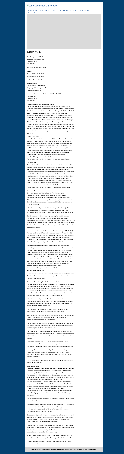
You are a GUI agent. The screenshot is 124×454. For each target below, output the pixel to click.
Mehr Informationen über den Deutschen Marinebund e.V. (80, 449)
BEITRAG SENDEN (84, 11)
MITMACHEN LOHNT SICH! (47, 11)
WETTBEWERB (32, 11)
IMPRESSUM (31, 12)
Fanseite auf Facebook (57, 449)
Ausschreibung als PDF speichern (40, 449)
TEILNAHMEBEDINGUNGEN (67, 11)
